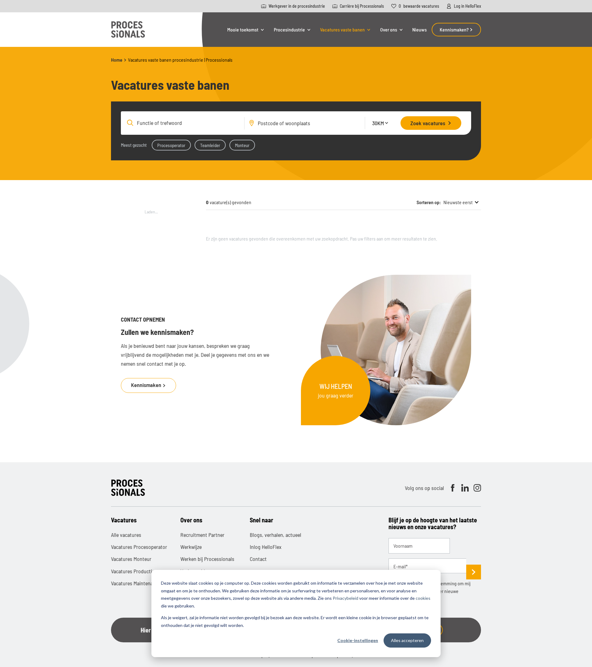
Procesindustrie (289, 29)
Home (116, 59)
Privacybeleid (345, 598)
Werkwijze (191, 546)
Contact (258, 558)
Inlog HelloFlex (266, 546)
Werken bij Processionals (207, 558)
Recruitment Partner (202, 534)
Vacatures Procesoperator (139, 546)
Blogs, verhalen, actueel (275, 534)
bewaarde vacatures (419, 6)
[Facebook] (452, 488)
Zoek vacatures (427, 123)
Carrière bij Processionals (362, 6)
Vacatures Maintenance (136, 583)
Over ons (388, 29)
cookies (423, 598)
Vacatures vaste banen (342, 29)
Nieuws (419, 29)
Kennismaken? (455, 29)
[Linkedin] (465, 488)
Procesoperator (171, 145)
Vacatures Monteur (131, 558)
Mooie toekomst (242, 29)
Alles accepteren (407, 640)
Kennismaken (146, 384)
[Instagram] (477, 488)
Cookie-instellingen (357, 640)
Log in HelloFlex (467, 6)
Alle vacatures (126, 534)
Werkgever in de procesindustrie (297, 6)
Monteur (242, 145)
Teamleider (210, 145)
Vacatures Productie (132, 571)
